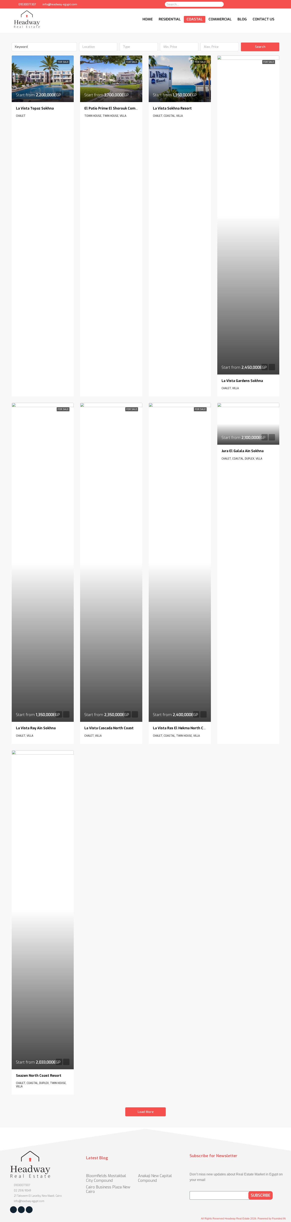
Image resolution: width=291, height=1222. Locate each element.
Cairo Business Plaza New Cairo (108, 1189)
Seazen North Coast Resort (38, 1075)
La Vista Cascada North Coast (109, 728)
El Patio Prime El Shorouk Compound (115, 108)
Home (148, 19)
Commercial (220, 19)
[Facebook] (248, 4)
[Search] (220, 4)
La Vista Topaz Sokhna (35, 108)
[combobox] (98, 46)
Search (260, 47)
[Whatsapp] (257, 4)
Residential (170, 19)
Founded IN (279, 1218)
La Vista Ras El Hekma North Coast (182, 728)
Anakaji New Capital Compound (155, 1178)
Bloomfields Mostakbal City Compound (106, 1178)
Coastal (195, 19)
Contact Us (263, 19)
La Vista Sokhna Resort (172, 108)
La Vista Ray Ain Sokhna (36, 728)
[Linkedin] (265, 4)
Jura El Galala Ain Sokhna (243, 451)
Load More (146, 1112)
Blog (242, 19)
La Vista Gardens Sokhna (242, 381)
